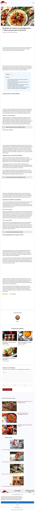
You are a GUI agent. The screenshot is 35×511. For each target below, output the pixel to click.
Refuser (17, 504)
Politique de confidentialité (20, 509)
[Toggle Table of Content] (11, 74)
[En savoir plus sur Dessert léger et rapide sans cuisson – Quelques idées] (10, 335)
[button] (33, 494)
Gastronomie (5, 32)
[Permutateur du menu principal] (33, 3)
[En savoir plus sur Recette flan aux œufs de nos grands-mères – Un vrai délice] (25, 335)
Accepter (17, 502)
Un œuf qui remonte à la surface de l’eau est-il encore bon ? (11, 461)
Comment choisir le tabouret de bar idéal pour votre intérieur (11, 486)
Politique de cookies (13, 509)
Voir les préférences (17, 507)
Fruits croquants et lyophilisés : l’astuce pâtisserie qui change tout (12, 449)
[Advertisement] (17, 40)
